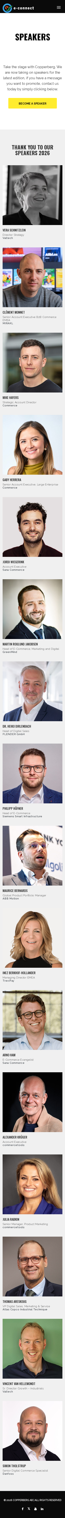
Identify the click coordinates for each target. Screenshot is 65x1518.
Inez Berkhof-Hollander (19, 973)
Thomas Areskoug (15, 1301)
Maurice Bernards (15, 890)
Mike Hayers (11, 397)
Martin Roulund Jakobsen (20, 644)
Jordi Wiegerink (13, 562)
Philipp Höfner (13, 808)
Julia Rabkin (11, 1219)
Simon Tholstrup (14, 1466)
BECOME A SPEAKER (32, 103)
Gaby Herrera (12, 479)
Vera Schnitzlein (14, 230)
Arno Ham (9, 1055)
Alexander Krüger (15, 1137)
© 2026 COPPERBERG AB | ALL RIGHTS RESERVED (32, 1500)
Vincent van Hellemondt (19, 1383)
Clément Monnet (14, 312)
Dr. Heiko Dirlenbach (17, 726)
